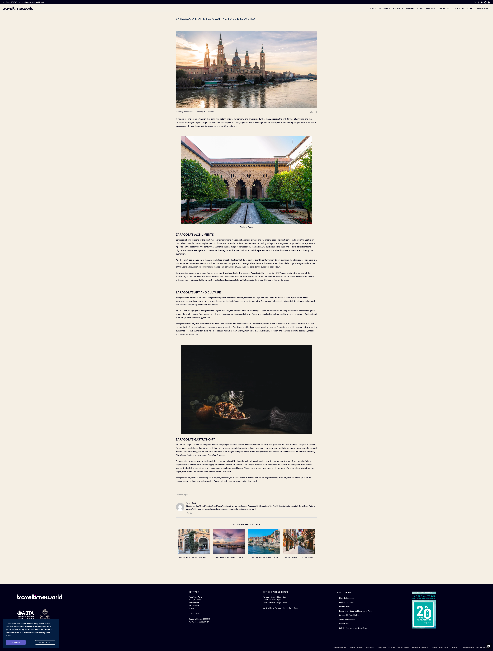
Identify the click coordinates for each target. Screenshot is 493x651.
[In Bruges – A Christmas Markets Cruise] (194, 541)
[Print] (311, 111)
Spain (212, 112)
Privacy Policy (344, 607)
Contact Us (482, 8)
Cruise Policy (344, 624)
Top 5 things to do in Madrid (299, 557)
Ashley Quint (182, 112)
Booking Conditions (346, 602)
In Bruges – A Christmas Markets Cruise (194, 557)
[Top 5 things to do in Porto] (264, 541)
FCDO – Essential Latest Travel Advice (353, 628)
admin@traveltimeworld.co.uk (33, 2)
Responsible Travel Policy (349, 615)
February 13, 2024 (200, 112)
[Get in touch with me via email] (191, 513)
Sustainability (445, 8)
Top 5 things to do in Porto (264, 557)
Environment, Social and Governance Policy (355, 611)
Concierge (431, 8)
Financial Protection (346, 598)
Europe (373, 8)
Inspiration (398, 8)
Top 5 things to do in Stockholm (229, 557)
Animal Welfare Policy (347, 620)
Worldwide (384, 8)
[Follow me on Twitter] (188, 513)
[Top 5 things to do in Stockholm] (229, 541)
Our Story (459, 8)
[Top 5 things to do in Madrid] (299, 541)
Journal (470, 8)
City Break (179, 494)
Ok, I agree (15, 642)
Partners (410, 8)
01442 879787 (11, 2)
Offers (420, 8)
